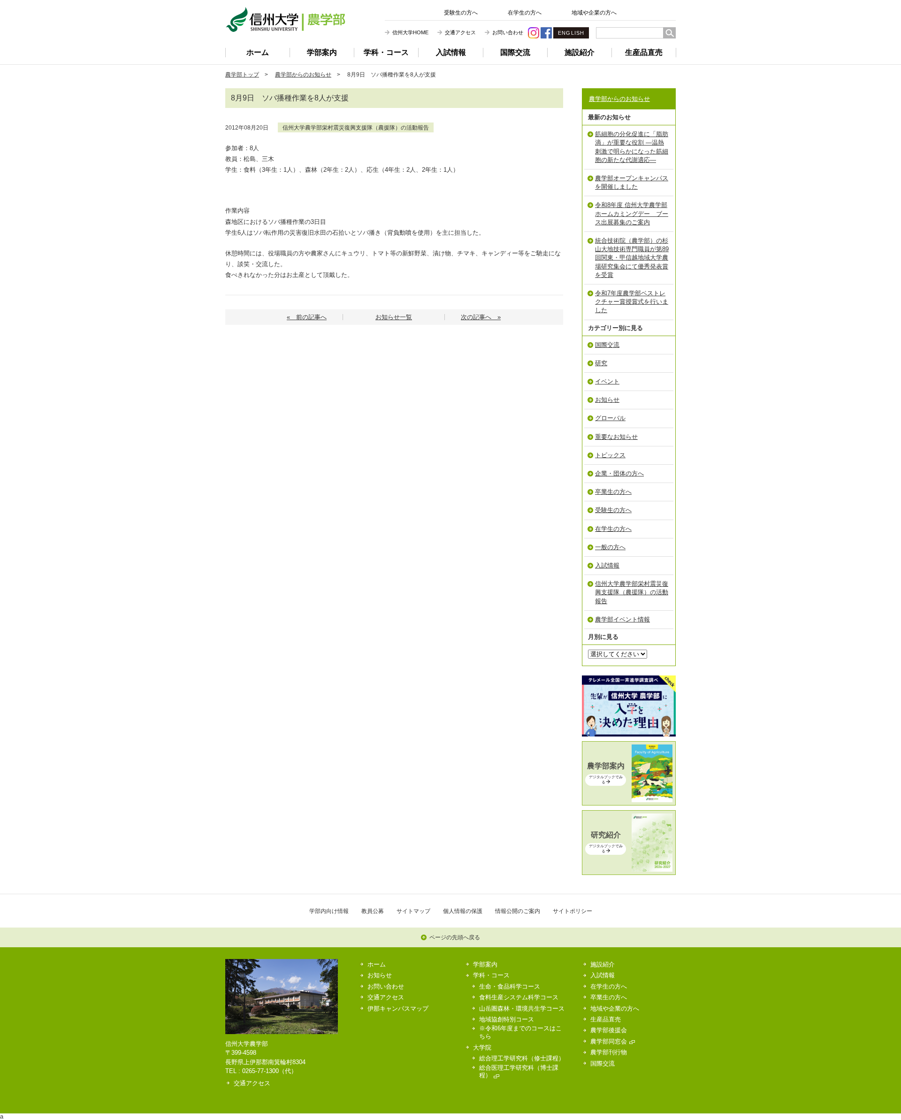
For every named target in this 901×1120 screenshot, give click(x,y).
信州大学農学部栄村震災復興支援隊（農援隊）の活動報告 (356, 127)
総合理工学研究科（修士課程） (522, 1058)
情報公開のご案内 (517, 911)
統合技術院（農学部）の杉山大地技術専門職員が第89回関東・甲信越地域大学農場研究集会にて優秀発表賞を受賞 (632, 257)
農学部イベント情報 (622, 619)
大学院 (482, 1047)
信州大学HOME (410, 32)
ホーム (257, 52)
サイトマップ (413, 911)
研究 (601, 363)
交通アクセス (460, 32)
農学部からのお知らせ (303, 74)
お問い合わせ (507, 32)
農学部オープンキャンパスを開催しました (631, 182)
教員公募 (372, 911)
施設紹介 (580, 52)
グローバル (610, 418)
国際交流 (515, 52)
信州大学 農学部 (285, 19)
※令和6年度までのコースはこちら (520, 1032)
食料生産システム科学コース (518, 997)
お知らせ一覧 (393, 317)
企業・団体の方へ (619, 473)
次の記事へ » (481, 317)
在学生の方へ (525, 12)
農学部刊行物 (608, 1052)
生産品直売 (644, 52)
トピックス (610, 455)
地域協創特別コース (506, 1019)
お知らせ (607, 399)
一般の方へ (610, 547)
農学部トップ (242, 74)
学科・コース (386, 52)
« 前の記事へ (307, 317)
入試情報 (451, 52)
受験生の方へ (461, 12)
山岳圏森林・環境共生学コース (522, 1008)
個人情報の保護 (462, 911)
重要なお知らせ (616, 436)
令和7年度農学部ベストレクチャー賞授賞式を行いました (631, 302)
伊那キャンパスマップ (397, 1008)
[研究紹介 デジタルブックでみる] (628, 869)
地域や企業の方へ (594, 12)
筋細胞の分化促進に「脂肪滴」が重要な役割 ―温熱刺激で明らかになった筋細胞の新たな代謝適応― (631, 146)
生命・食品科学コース (509, 986)
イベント (607, 381)
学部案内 (322, 52)
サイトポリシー (572, 911)
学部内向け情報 (329, 911)
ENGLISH (571, 33)
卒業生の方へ (613, 491)
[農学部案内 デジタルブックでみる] (628, 800)
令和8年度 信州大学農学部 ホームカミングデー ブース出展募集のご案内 (631, 213)
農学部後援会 (608, 1030)
